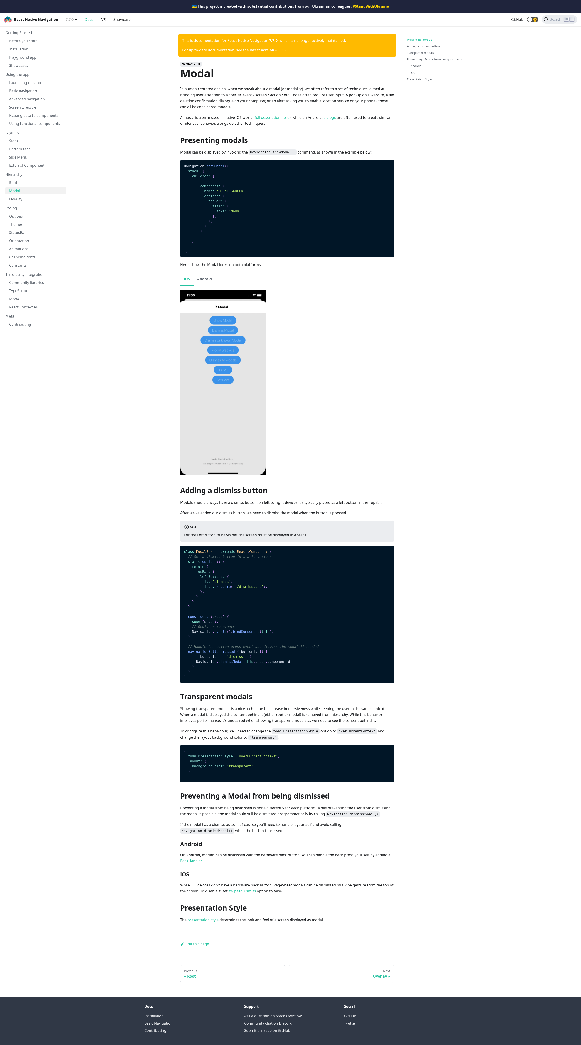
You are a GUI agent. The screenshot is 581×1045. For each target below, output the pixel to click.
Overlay (15, 198)
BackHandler (191, 860)
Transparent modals (420, 53)
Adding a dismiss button (423, 46)
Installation (18, 49)
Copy (387, 164)
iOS (413, 73)
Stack (13, 140)
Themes (16, 224)
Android (416, 66)
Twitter (350, 1023)
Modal (14, 190)
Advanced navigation (27, 99)
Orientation (19, 240)
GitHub (517, 19)
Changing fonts (22, 257)
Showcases (18, 65)
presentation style (203, 919)
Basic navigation (23, 90)
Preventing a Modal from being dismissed (435, 59)
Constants (18, 265)
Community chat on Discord (268, 1023)
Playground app (23, 57)
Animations (19, 248)
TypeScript (18, 290)
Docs (89, 19)
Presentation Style (419, 79)
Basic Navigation (158, 1023)
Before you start (23, 40)
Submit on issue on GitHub (267, 1030)
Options (16, 216)
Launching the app (25, 82)
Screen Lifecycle (22, 107)
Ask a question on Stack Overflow (273, 1015)
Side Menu (18, 157)
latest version (262, 49)
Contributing (20, 324)
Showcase (122, 19)
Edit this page (197, 943)
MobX (14, 298)
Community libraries (26, 282)
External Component (26, 165)
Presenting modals (419, 39)
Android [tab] (204, 278)
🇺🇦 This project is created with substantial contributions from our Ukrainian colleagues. (290, 6)
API (103, 19)
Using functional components (34, 123)
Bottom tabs (19, 148)
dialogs (329, 117)
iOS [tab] (187, 278)
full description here (272, 117)
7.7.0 (70, 19)
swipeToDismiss (242, 891)
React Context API (24, 307)
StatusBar (17, 232)
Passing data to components (33, 115)
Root (13, 182)
